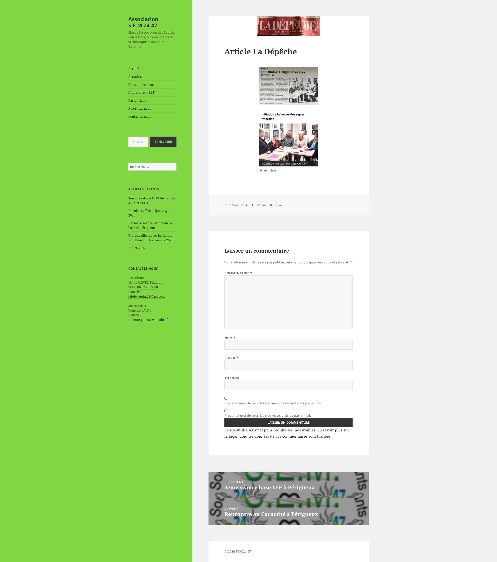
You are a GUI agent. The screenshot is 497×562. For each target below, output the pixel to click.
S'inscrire (163, 141)
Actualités (135, 76)
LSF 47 (277, 205)
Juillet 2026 (136, 248)
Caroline (261, 205)
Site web (231, 378)
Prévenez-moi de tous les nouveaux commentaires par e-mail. (273, 403)
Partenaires (137, 100)
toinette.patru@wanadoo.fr (148, 320)
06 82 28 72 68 (147, 287)
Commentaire (238, 273)
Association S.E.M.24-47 (143, 22)
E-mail (231, 358)
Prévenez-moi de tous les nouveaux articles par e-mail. (267, 415)
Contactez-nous (139, 116)
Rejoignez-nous (139, 108)
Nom (229, 338)
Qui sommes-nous (141, 84)
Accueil (133, 69)
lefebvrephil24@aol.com (146, 296)
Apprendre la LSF (141, 92)
